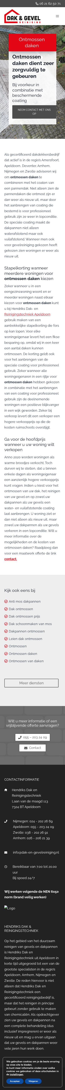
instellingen (16, 1074)
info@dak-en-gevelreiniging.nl (36, 852)
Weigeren (33, 1081)
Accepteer (15, 1081)
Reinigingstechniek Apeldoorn (27, 314)
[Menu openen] (57, 16)
